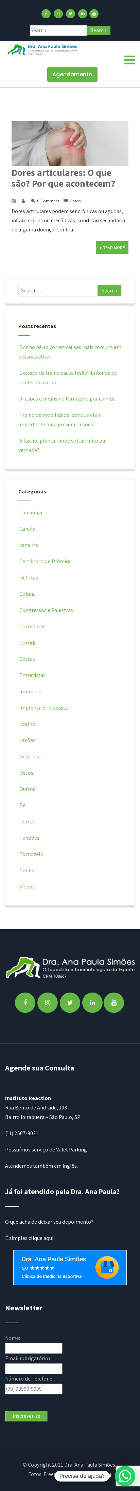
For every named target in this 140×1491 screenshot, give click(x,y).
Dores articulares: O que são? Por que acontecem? (63, 177)
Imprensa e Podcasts (43, 707)
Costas (27, 658)
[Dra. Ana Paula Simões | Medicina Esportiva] (42, 49)
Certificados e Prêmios (45, 561)
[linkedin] (82, 13)
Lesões (27, 740)
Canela (27, 528)
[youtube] (94, 13)
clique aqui (41, 1238)
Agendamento (72, 74)
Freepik (52, 1474)
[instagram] (58, 13)
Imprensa (30, 691)
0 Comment (48, 201)
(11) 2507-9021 (21, 1133)
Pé (22, 805)
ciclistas (28, 577)
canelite (28, 545)
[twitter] (70, 13)
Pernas (27, 821)
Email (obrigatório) (27, 1358)
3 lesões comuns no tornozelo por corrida (67, 398)
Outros (27, 789)
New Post (30, 756)
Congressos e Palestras (46, 610)
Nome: (12, 1338)
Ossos (75, 201)
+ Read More (112, 247)
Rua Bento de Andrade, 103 (36, 1107)
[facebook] (46, 13)
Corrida (28, 642)
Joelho (27, 724)
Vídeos (27, 886)
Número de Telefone (28, 1378)
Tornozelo (31, 854)
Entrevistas (32, 675)
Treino (27, 870)
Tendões (29, 837)
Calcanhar (31, 512)
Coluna (27, 593)
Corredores (32, 626)
